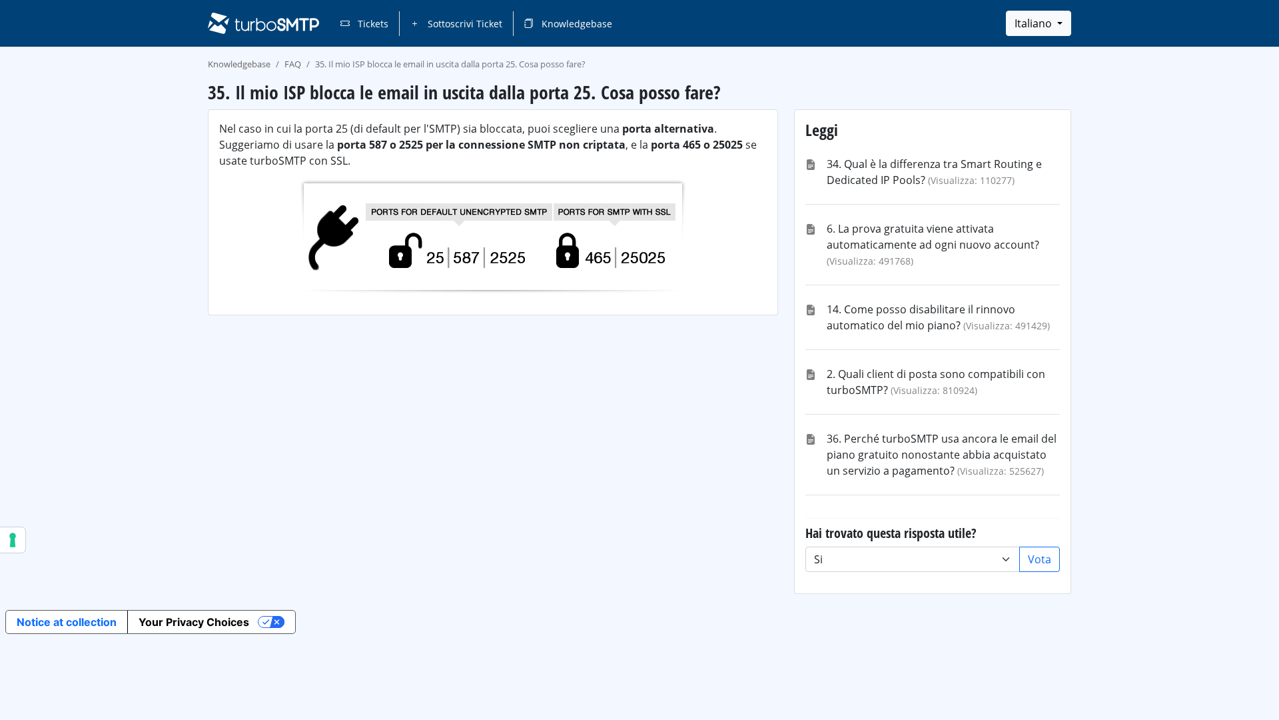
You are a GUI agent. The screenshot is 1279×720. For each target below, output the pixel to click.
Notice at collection (67, 622)
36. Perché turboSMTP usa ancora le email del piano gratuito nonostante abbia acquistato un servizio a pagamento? (942, 454)
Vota (1039, 559)
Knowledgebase (575, 23)
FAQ (292, 64)
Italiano (1035, 23)
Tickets (371, 23)
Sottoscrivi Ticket (463, 23)
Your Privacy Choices (194, 622)
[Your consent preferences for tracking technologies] (12, 540)
